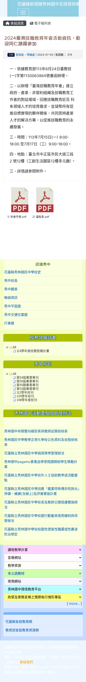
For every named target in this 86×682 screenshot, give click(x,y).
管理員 (20, 54)
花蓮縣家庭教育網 (18, 621)
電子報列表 (42, 23)
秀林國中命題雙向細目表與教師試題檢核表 (36, 431)
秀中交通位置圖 (16, 315)
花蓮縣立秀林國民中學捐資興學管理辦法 (34, 453)
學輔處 (31, 54)
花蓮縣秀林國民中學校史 (22, 272)
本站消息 (16, 23)
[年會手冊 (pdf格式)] (19, 199)
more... (74, 603)
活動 (11, 54)
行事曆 (9, 323)
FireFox (57, 667)
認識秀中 (43, 264)
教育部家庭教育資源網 (22, 630)
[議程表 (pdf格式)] (44, 199)
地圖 (11, 662)
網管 (25, 667)
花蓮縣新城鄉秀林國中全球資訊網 (48, 4)
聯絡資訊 (11, 298)
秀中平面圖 (12, 306)
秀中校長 (11, 280)
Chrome (42, 667)
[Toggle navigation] (23, 12)
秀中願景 (11, 289)
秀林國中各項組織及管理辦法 (43, 423)
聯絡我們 (26, 662)
